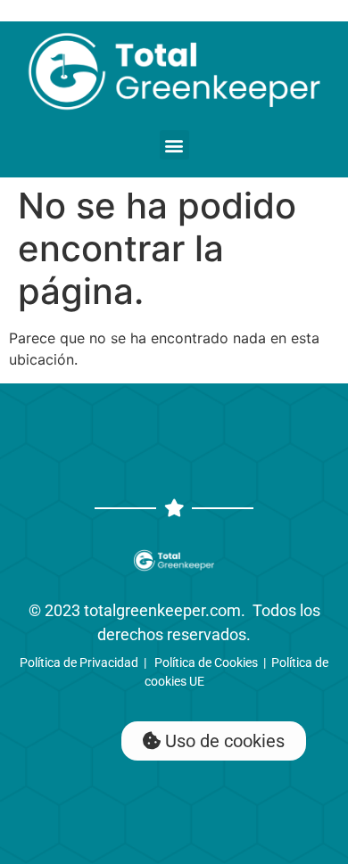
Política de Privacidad (79, 662)
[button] (174, 145)
